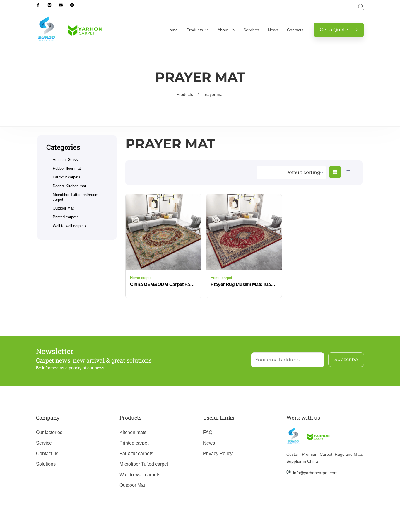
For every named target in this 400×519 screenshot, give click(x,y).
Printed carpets (65, 217)
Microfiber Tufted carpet (143, 464)
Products (195, 30)
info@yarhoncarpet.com (315, 472)
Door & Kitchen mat (69, 186)
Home (172, 30)
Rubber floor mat (67, 168)
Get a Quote (334, 30)
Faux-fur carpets (67, 177)
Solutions (46, 464)
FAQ (207, 432)
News (273, 30)
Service (44, 442)
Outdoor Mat (63, 208)
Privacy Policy (218, 453)
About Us (226, 30)
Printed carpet (133, 442)
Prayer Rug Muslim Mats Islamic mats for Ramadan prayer (244, 284)
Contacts (295, 30)
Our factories (49, 432)
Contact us (47, 453)
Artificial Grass (65, 159)
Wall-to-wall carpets (69, 226)
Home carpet (141, 277)
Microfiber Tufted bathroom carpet (75, 197)
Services (251, 30)
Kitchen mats (132, 432)
